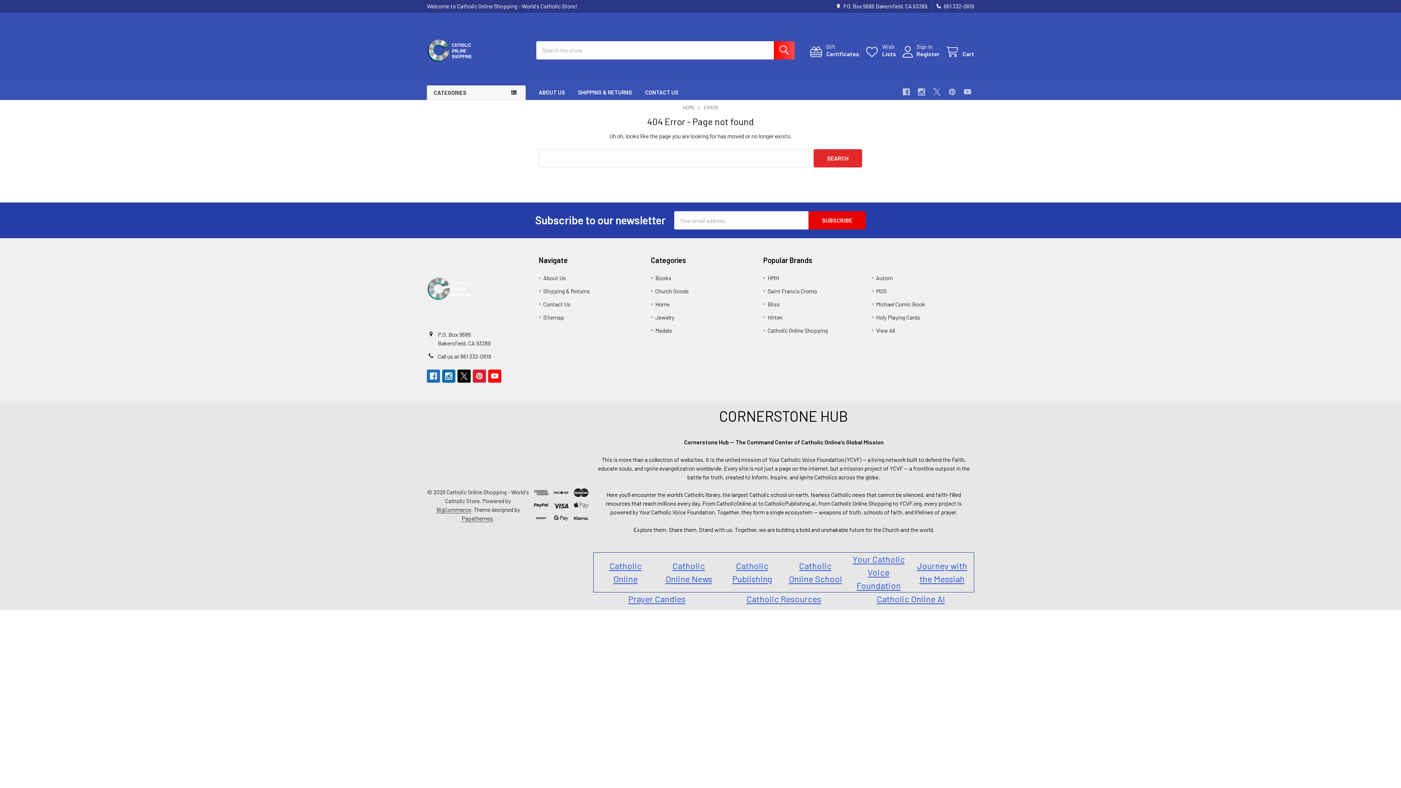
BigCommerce (453, 509)
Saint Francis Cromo (792, 290)
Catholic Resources (783, 599)
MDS (881, 290)
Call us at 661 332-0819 (464, 356)
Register (927, 53)
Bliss (774, 304)
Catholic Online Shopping (798, 330)
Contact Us (661, 92)
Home (662, 304)
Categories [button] (450, 92)
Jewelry (664, 317)
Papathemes (477, 518)
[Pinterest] (952, 91)
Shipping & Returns (605, 92)
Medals (663, 330)
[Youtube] (967, 91)
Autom (884, 277)
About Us (552, 92)
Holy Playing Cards (898, 317)
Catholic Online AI (911, 599)
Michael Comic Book (900, 304)
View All (885, 330)
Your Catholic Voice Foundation (879, 572)
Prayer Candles (657, 599)
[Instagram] (921, 91)
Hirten (775, 317)
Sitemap (553, 317)
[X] (936, 91)
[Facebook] (906, 91)
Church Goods (672, 290)
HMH (773, 277)
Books (663, 277)
